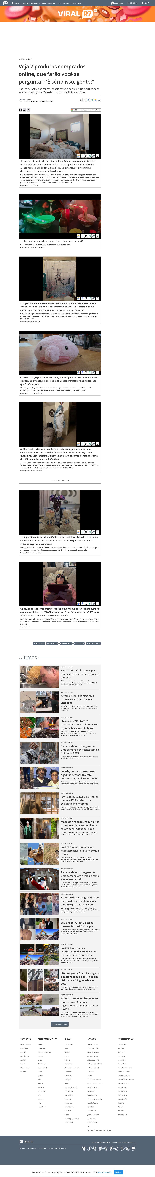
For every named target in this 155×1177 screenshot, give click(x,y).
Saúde (67, 1115)
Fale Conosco (31, 1148)
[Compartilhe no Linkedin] (88, 100)
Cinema (40, 1056)
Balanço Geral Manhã (94, 1064)
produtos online (38, 643)
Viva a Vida (41, 1107)
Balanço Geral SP (93, 1068)
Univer (120, 1107)
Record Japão (122, 1087)
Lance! (22, 1064)
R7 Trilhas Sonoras (124, 1068)
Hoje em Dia (91, 1111)
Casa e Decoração (44, 1052)
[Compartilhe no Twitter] (80, 100)
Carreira (121, 1048)
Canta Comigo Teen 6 (94, 1083)
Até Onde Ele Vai (93, 1060)
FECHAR (118, 1172)
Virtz (39, 1103)
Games (40, 1076)
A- (29, 110)
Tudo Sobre (69, 1122)
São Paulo (68, 1111)
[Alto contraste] (20, 110)
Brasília (26, 3)
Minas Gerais (69, 1095)
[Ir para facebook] (128, 3)
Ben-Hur (90, 1072)
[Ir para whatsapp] (127, 1148)
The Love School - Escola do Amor (99, 1130)
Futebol (23, 1060)
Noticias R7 (22, 59)
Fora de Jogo (24, 1056)
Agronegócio (69, 1044)
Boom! (89, 1076)
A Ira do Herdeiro (93, 1048)
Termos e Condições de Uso (57, 1148)
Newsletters (122, 1060)
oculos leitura (79, 643)
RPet (39, 1095)
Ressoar (121, 1103)
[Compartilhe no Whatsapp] (92, 100)
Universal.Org (122, 1115)
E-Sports (23, 1052)
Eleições (34, 3)
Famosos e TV (43, 1068)
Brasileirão (24, 1048)
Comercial (121, 1052)
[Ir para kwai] (100, 1148)
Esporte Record (92, 1103)
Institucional (126, 1039)
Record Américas (124, 1076)
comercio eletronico (93, 643)
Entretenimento (47, 1039)
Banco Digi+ (122, 1044)
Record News (76, 3)
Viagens (40, 1099)
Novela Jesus (91, 1119)
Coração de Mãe (93, 1095)
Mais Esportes (25, 1068)
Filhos (40, 1072)
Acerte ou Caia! (92, 1044)
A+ (24, 110)
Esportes (51, 3)
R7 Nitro (41, 1087)
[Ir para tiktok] (116, 1148)
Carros (67, 1056)
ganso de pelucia (52, 643)
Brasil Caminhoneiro (94, 1080)
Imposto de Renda (71, 1087)
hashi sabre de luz (66, 643)
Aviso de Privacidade (105, 1172)
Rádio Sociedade (124, 1072)
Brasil (66, 1048)
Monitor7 (68, 1099)
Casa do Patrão (92, 1087)
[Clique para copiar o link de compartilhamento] (99, 100)
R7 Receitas (42, 1091)
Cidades (67, 1060)
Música (40, 1083)
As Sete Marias (92, 1056)
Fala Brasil (90, 1107)
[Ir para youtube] (133, 1148)
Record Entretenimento (126, 1080)
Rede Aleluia (122, 1095)
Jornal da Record (93, 1115)
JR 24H (59, 3)
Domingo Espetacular (94, 1099)
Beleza (40, 1044)
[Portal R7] (5, 3)
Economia (68, 1072)
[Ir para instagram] (134, 3)
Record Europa (123, 1083)
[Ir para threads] (105, 1148)
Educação (68, 1076)
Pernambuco (69, 1103)
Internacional (69, 1091)
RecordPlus (122, 1064)
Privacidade (42, 1148)
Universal (121, 1111)
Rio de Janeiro (69, 1107)
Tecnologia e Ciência (72, 1119)
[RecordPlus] (117, 3)
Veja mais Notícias (60, 1024)
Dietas (40, 1060)
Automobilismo (25, 1044)
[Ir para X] (131, 3)
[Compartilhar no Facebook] (84, 100)
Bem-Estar (41, 1048)
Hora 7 (67, 1083)
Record (66, 3)
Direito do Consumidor (72, 1068)
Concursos (68, 1064)
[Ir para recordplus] (111, 1148)
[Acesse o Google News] (95, 100)
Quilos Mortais (92, 1122)
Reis (88, 1126)
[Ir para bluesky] (84, 1148)
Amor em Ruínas (93, 1052)
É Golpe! (67, 1080)
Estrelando (41, 1064)
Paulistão (23, 1072)
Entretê (42, 3)
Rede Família (122, 1099)
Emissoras (121, 1056)
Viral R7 (30, 59)
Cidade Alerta (91, 1091)
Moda (40, 1080)
